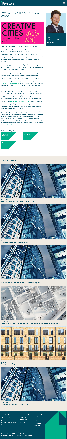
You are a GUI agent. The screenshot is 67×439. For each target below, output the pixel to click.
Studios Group (9, 124)
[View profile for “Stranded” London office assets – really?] (33, 384)
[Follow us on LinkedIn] (2, 417)
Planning (36, 20)
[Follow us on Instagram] (6, 417)
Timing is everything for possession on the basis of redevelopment (24, 364)
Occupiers (30, 20)
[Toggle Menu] (64, 3)
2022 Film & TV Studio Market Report (20, 101)
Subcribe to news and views (8, 127)
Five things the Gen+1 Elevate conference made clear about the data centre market (30, 323)
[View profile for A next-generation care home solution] (33, 221)
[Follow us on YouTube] (9, 417)
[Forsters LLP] (7, 3)
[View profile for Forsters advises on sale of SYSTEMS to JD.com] (33, 181)
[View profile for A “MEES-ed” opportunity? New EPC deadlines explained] (33, 262)
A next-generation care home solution (14, 242)
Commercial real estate (21, 20)
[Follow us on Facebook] (4, 417)
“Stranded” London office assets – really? (15, 404)
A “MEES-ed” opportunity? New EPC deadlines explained (21, 283)
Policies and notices (38, 415)
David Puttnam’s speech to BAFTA (10, 83)
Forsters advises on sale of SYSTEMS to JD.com (17, 201)
